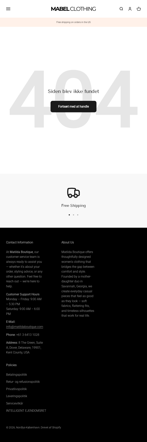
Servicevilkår (14, 403)
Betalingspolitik (16, 374)
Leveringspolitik (16, 396)
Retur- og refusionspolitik (23, 382)
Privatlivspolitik (16, 389)
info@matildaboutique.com (24, 327)
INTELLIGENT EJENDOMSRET (26, 410)
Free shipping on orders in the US (73, 22)
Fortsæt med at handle (73, 106)
